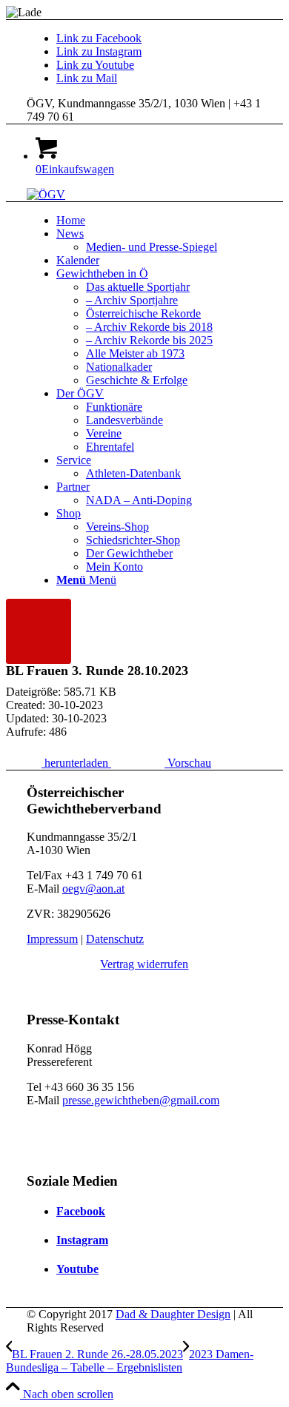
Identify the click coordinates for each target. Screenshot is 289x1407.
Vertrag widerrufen (144, 964)
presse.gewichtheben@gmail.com (140, 1100)
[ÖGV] (46, 194)
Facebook (80, 1211)
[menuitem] (159, 220)
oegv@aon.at (93, 888)
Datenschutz (115, 939)
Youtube (77, 1269)
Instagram (82, 1240)
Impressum (52, 939)
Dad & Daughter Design (173, 1314)
